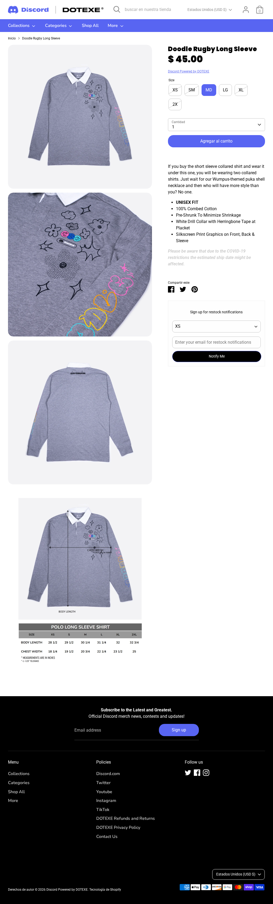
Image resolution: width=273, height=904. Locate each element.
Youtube (104, 792)
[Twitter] (188, 772)
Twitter (103, 783)
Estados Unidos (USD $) (207, 9)
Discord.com (108, 774)
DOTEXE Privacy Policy (118, 827)
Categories (56, 26)
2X (175, 104)
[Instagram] (206, 772)
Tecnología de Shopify (105, 889)
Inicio (12, 38)
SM (191, 89)
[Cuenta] (245, 9)
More (113, 26)
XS (175, 89)
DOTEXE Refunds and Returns (125, 818)
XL (241, 89)
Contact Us (107, 837)
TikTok (102, 810)
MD (209, 89)
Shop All (90, 26)
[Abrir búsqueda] (116, 9)
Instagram (106, 801)
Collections (19, 26)
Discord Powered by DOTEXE (188, 71)
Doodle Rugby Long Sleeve (41, 38)
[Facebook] (197, 772)
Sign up (179, 729)
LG (225, 89)
